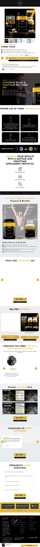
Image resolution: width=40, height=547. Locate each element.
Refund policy (32, 524)
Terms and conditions (33, 522)
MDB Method (22, 522)
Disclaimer (31, 526)
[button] (2, 3)
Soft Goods (22, 531)
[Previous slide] (7, 23)
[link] (19, 44)
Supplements (22, 524)
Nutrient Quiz (22, 526)
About (21, 533)
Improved (8, 49)
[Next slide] (33, 23)
